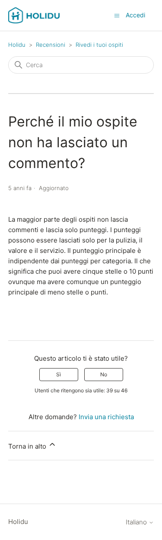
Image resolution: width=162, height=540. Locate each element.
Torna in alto (28, 446)
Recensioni (50, 44)
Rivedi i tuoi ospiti (99, 44)
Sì (58, 374)
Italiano (137, 522)
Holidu (16, 44)
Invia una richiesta (106, 417)
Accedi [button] (135, 15)
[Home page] (34, 15)
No (103, 374)
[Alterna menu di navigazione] (117, 15)
